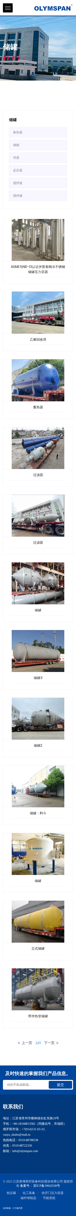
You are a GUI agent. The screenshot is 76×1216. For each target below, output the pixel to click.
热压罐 (11, 1193)
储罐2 (38, 745)
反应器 (17, 170)
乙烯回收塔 (38, 339)
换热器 (17, 132)
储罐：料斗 (38, 813)
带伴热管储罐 (38, 1016)
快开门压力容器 (53, 1193)
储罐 (16, 145)
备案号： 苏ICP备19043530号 (40, 1185)
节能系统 (49, 1198)
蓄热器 (38, 407)
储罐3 (38, 677)
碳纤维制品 (28, 1198)
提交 (60, 1085)
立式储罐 (38, 948)
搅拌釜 (17, 183)
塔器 (16, 157)
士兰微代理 (17, 1208)
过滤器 (38, 474)
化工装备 (29, 1193)
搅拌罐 (17, 195)
